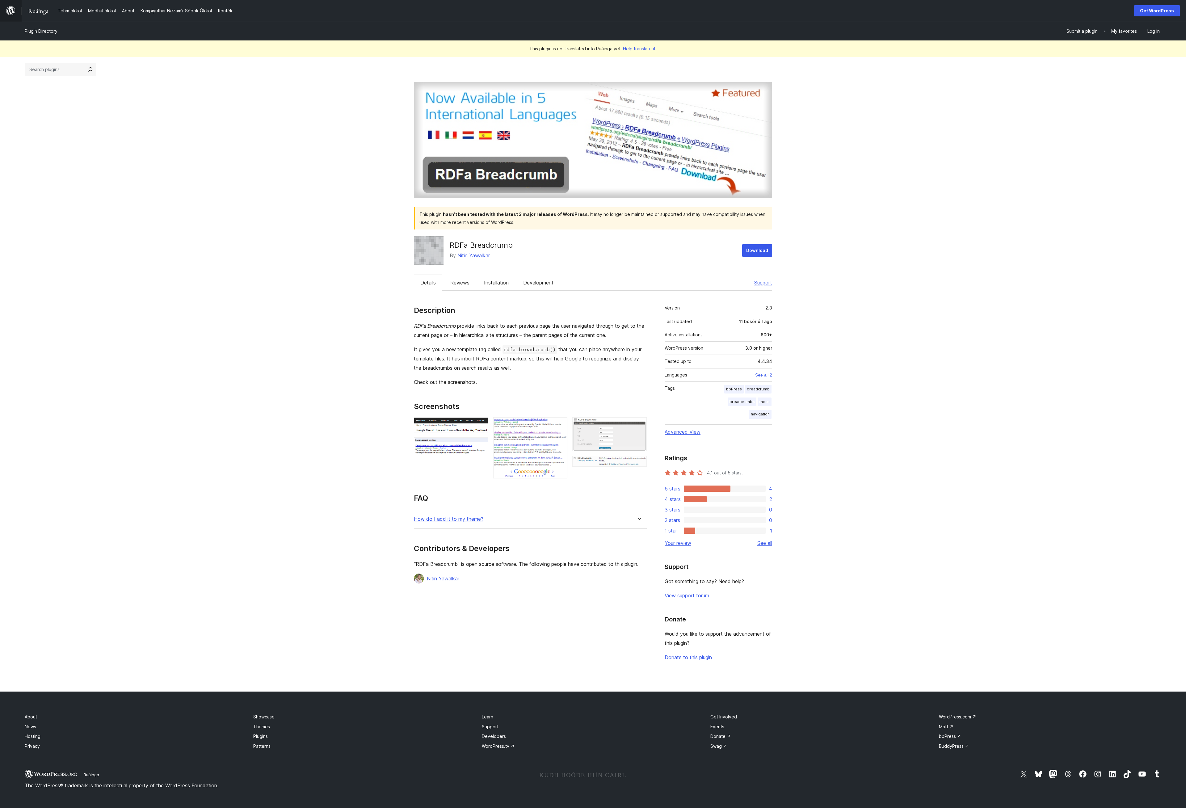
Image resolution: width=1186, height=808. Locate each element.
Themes (261, 726)
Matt (946, 726)
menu (764, 401)
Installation (496, 283)
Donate (720, 736)
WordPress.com (957, 716)
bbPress (734, 389)
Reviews (459, 283)
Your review (678, 543)
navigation (760, 414)
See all (764, 543)
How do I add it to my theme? (448, 519)
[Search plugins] (90, 69)
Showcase (264, 716)
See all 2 (763, 374)
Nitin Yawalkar (473, 255)
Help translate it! (640, 48)
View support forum (687, 595)
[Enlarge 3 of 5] (559, 426)
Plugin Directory (41, 31)
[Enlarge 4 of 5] (638, 426)
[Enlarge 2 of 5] (480, 446)
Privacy (32, 746)
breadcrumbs (742, 401)
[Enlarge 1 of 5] (480, 426)
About (31, 716)
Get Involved (723, 716)
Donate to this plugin (688, 657)
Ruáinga (91, 774)
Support (763, 283)
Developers (494, 736)
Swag (718, 746)
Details (428, 283)
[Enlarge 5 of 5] (638, 464)
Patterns (262, 746)
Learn (487, 716)
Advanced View (682, 432)
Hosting (32, 736)
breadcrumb (758, 389)
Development (538, 283)
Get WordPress (1157, 10)
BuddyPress (954, 746)
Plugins (260, 736)
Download (757, 250)
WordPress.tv (498, 746)
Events (717, 726)
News (30, 726)
